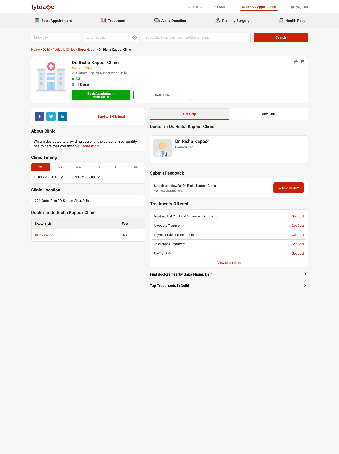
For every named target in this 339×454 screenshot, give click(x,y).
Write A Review (289, 188)
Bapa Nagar (86, 49)
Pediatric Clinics (64, 49)
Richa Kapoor (44, 235)
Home (35, 49)
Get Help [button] (189, 114)
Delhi (46, 49)
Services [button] (268, 114)
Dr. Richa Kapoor (192, 141)
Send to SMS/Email (111, 116)
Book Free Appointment (259, 7)
